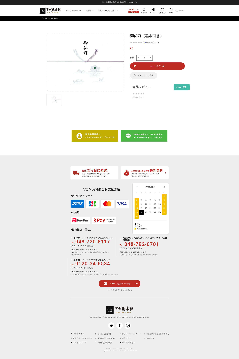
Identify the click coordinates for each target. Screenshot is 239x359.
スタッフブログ (79, 343)
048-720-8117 (92, 242)
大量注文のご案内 (105, 343)
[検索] (176, 11)
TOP (42, 18)
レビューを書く (182, 87)
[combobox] (188, 11)
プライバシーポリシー (131, 334)
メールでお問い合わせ (120, 283)
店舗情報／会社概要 (106, 338)
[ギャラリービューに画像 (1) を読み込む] (54, 99)
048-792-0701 (141, 244)
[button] (73, 10)
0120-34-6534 (92, 264)
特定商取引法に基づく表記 (156, 334)
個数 (132, 57)
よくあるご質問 (104, 334)
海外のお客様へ (128, 343)
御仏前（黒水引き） (52, 18)
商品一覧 (150, 338)
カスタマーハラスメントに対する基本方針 (85, 252)
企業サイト (127, 338)
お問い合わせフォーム (82, 338)
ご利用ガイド (78, 334)
